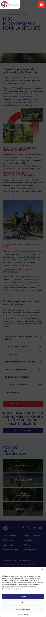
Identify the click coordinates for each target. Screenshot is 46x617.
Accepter (23, 596)
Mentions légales (23, 614)
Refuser (23, 603)
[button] (42, 570)
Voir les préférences (23, 609)
